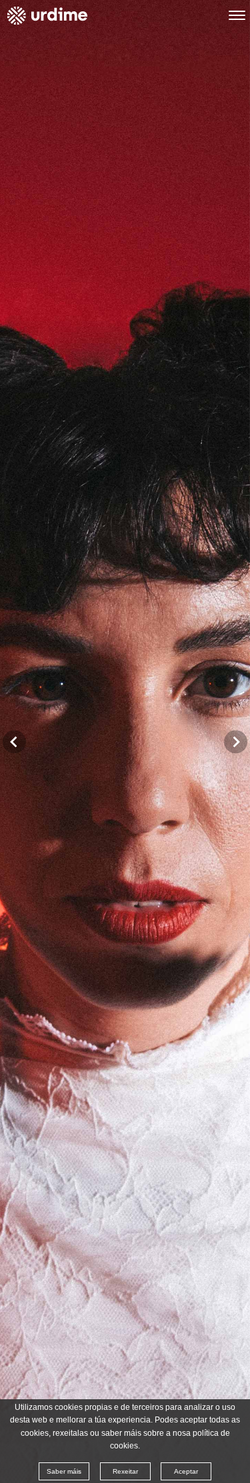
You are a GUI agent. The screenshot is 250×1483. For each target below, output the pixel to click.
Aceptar (186, 1471)
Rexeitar (125, 1471)
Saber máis (64, 1471)
